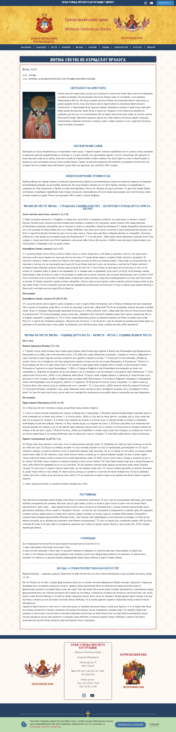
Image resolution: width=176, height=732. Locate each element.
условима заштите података (45, 726)
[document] (88, 366)
